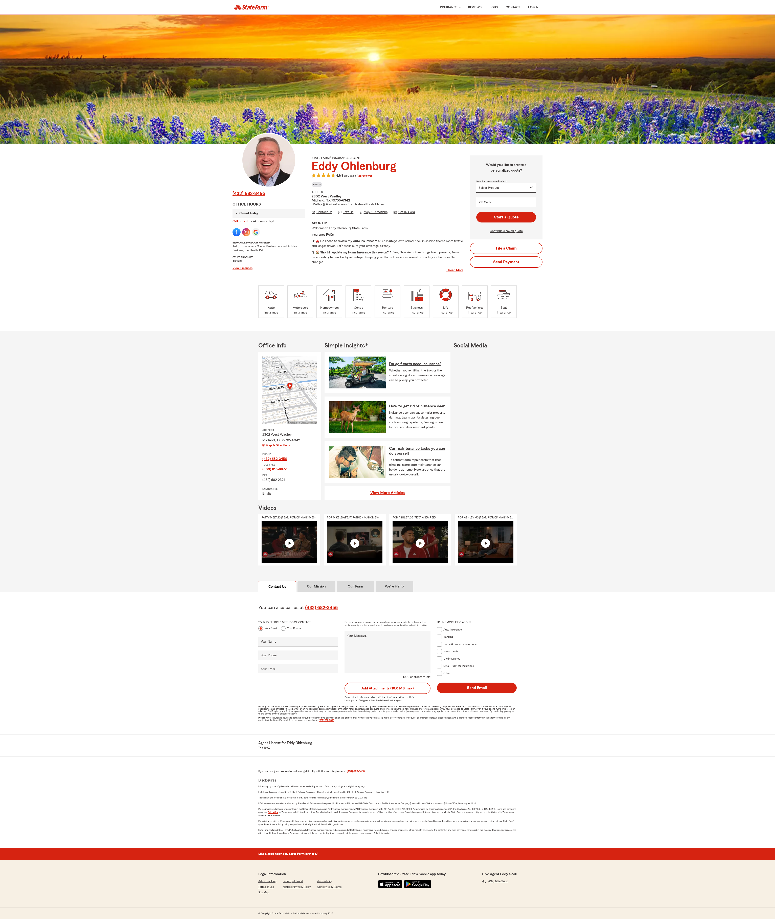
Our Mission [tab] (316, 586)
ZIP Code (485, 202)
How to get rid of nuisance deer (417, 406)
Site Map (263, 892)
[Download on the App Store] (390, 884)
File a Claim (506, 248)
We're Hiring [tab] (394, 586)
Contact (513, 7)
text (245, 221)
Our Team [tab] (355, 586)
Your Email (271, 628)
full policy (273, 812)
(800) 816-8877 (274, 469)
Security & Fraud (293, 881)
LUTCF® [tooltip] (317, 184)
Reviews (475, 7)
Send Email (477, 688)
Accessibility (324, 881)
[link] (251, 7)
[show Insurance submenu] (459, 7)
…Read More (454, 270)
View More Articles (387, 493)
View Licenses (242, 268)
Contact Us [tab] (277, 586)
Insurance (449, 7)
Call (235, 221)
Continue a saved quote (506, 231)
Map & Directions (278, 445)
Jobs (494, 7)
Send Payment (506, 262)
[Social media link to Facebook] (236, 232)
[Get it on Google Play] (417, 884)
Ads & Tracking (267, 881)
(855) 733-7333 (326, 720)
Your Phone (294, 628)
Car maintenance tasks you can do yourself (417, 451)
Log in (533, 7)
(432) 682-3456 (248, 193)
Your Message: (357, 635)
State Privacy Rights (329, 886)
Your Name (268, 641)
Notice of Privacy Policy (297, 886)
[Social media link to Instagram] (246, 232)
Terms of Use (266, 886)
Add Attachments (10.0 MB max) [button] (387, 688)
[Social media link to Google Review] (256, 232)
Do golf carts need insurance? (415, 364)
